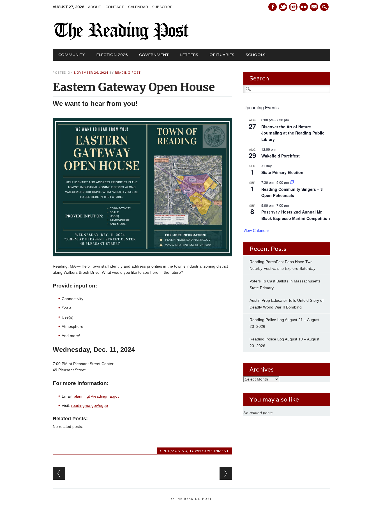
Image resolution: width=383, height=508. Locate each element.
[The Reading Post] (121, 38)
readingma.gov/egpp (89, 405)
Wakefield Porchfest (280, 156)
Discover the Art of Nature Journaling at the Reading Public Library (292, 133)
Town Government (209, 451)
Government (154, 54)
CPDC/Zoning (173, 451)
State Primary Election (282, 172)
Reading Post (128, 72)
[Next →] (226, 473)
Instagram (293, 7)
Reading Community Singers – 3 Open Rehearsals (292, 192)
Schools (256, 54)
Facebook (272, 7)
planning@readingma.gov (96, 396)
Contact (114, 6)
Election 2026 (112, 54)
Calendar (138, 6)
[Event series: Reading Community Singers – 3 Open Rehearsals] (292, 182)
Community (71, 54)
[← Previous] (59, 473)
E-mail (314, 7)
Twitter (283, 7)
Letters (189, 54)
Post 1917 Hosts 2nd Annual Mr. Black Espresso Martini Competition (295, 215)
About (94, 6)
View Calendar (256, 230)
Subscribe (162, 6)
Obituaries (221, 54)
